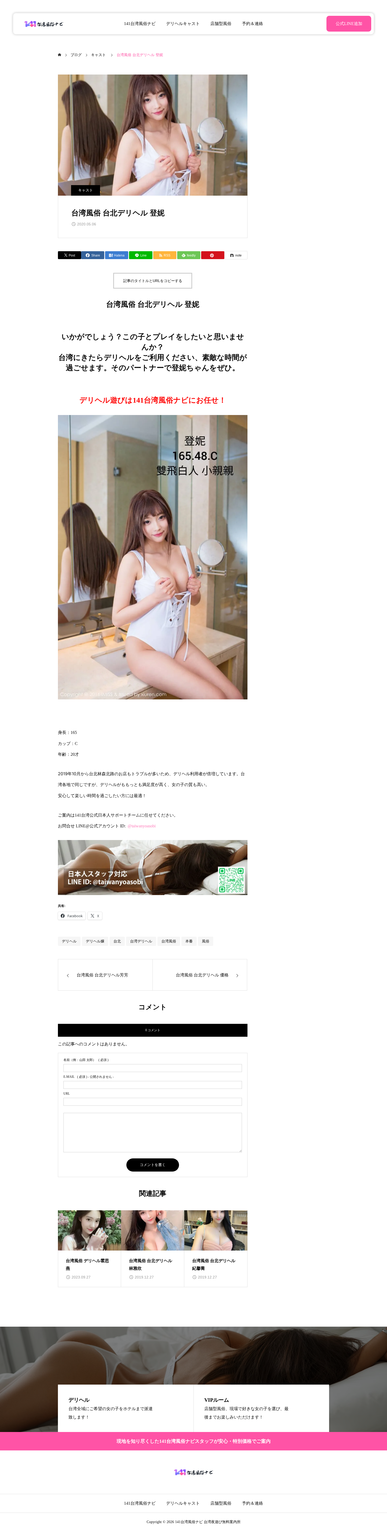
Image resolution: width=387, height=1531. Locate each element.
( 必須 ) (85, 1059)
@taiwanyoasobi (142, 826)
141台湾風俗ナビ (140, 23)
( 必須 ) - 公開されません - (88, 1076)
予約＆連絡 (252, 23)
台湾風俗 (168, 941)
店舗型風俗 (220, 23)
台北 (117, 941)
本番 (189, 941)
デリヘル (69, 941)
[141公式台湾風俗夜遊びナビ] (44, 23)
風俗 (205, 941)
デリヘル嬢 (95, 941)
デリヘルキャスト (183, 23)
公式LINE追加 (349, 23)
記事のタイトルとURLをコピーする (152, 281)
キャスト (85, 190)
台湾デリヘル (141, 941)
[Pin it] (212, 255)
